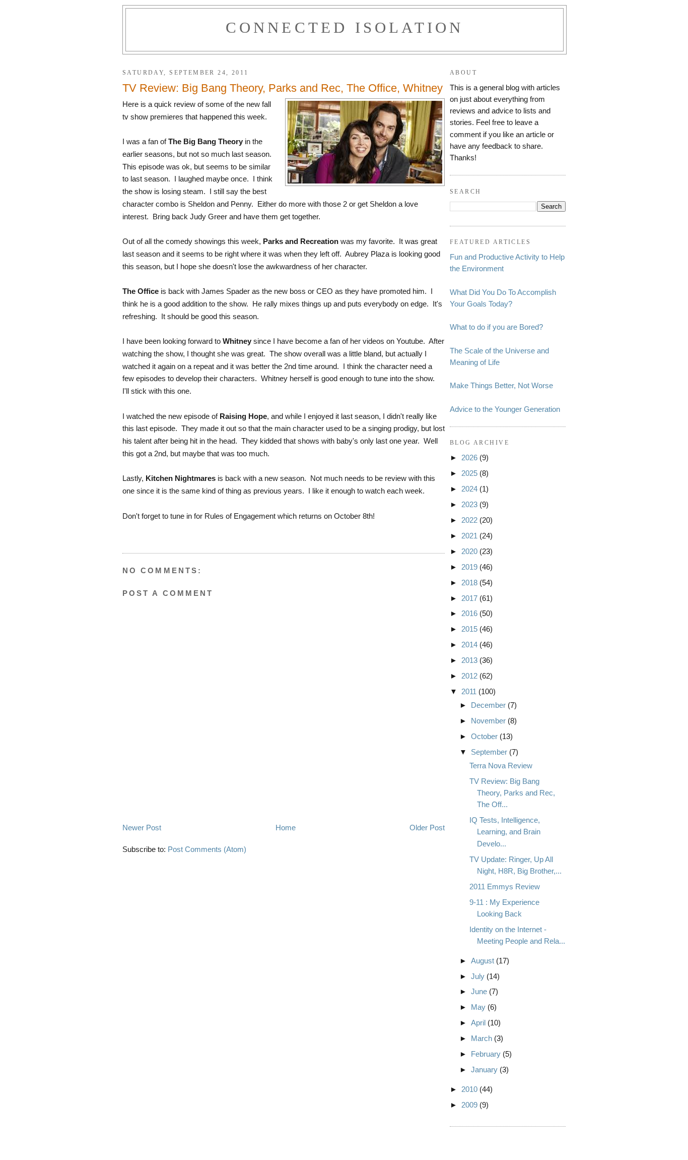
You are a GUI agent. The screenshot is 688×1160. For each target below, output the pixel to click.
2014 (470, 644)
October (485, 736)
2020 (470, 551)
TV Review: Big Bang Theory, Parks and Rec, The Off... (512, 793)
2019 (470, 567)
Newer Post (141, 827)
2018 (470, 582)
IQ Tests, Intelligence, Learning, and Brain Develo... (504, 831)
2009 (470, 1105)
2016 (470, 613)
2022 (470, 520)
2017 (470, 598)
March (482, 1038)
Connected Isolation (345, 27)
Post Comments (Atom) (207, 849)
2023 (470, 504)
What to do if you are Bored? (496, 327)
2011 (469, 691)
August (483, 960)
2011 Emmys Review (504, 886)
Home (286, 827)
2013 (470, 660)
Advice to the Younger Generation (505, 409)
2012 (470, 675)
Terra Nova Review (500, 765)
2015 (470, 629)
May (479, 1007)
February (487, 1054)
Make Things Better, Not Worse (501, 385)
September (490, 752)
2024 (470, 488)
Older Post (427, 827)
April (479, 1022)
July (479, 976)
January (485, 1069)
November (489, 720)
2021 (470, 535)
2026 (470, 457)
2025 (470, 473)
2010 (470, 1089)
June (480, 991)
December (489, 705)
